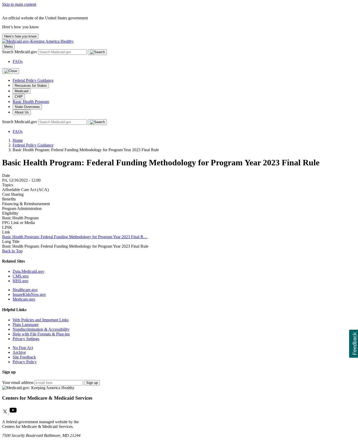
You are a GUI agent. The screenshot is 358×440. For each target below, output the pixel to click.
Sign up (92, 383)
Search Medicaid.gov (20, 52)
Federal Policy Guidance (33, 80)
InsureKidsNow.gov (29, 294)
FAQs (18, 61)
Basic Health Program (31, 101)
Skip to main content (19, 4)
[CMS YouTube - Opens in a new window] (13, 413)
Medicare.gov (24, 299)
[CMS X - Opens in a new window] (5, 413)
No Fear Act (23, 347)
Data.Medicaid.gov (28, 271)
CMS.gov (21, 276)
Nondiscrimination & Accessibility (41, 329)
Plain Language (26, 324)
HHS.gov (21, 281)
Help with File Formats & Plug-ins (41, 334)
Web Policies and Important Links (41, 320)
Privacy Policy (25, 362)
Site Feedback (24, 357)
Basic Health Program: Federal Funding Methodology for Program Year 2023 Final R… (75, 237)
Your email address (18, 382)
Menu (8, 46)
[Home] (38, 41)
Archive (19, 352)
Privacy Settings (26, 338)
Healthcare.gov (25, 289)
